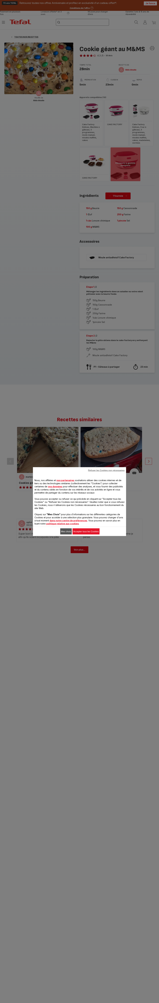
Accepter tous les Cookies (86, 531)
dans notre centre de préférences (68, 520)
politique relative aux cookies (62, 523)
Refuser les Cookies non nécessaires (106, 470)
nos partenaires (65, 480)
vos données (55, 486)
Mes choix (66, 531)
